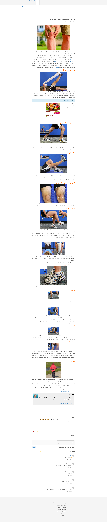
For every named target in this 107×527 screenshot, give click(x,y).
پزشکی (73, 16)
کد (53, 419)
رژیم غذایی (70, 59)
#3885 (68, 491)
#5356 (68, 483)
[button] (24, 2)
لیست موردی (61, 419)
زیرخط (70, 419)
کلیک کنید (47, 399)
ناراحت (42, 419)
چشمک (40, 419)
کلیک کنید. (62, 399)
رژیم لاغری (57, 67)
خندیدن (48, 419)
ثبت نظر (34, 447)
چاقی (71, 53)
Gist (51, 419)
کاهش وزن (72, 61)
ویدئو (64, 419)
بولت (57, 419)
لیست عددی (59, 419)
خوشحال (47, 419)
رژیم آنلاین (71, 403)
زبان (43, 419)
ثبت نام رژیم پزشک (31, 0)
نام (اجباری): (73, 435)
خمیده (71, 419)
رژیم (55, 61)
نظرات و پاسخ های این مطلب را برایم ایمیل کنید (66, 447)
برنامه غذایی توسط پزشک (64, 403)
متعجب (45, 419)
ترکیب (73, 59)
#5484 (68, 475)
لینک (67, 419)
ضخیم (73, 419)
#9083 (69, 467)
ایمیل (52, 435)
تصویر (65, 419)
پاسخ (71, 459)
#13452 (68, 459)
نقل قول (55, 419)
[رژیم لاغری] (46, 110)
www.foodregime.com (65, 391)
